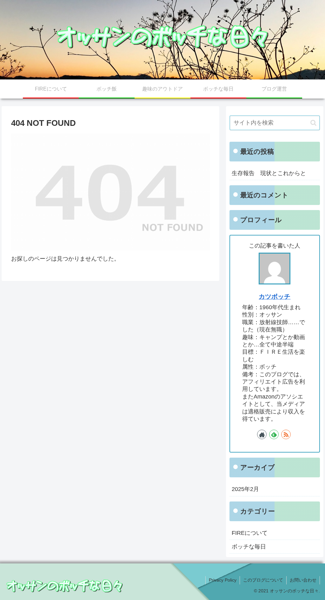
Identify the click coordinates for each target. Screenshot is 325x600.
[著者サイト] (262, 434)
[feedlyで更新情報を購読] (274, 434)
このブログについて (263, 580)
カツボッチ (274, 296)
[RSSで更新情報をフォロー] (286, 434)
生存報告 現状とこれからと (269, 173)
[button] (313, 122)
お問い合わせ (303, 580)
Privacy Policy (222, 580)
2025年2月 (245, 489)
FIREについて (250, 533)
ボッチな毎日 (249, 546)
